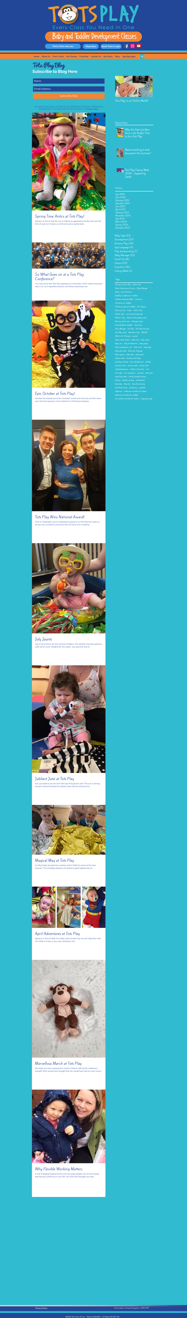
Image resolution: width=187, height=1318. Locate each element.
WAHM (144, 332)
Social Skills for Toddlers (124, 325)
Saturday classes (137, 321)
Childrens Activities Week (124, 299)
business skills (133, 366)
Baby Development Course (125, 288)
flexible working (128, 380)
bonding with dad (121, 362)
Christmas (138, 299)
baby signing (119, 354)
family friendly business (137, 377)
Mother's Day (120, 318)
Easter (129, 310)
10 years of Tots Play (123, 285)
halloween (119, 391)
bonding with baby (133, 358)
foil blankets (140, 380)
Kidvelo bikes (120, 314)
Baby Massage (142, 288)
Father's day (137, 310)
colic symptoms (129, 373)
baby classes (145, 340)
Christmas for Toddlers (123, 303)
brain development (137, 362)
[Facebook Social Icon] (126, 46)
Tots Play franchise (142, 329)
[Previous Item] (119, 86)
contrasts (140, 373)
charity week (143, 366)
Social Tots (138, 325)
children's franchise (137, 369)
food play (118, 384)
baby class (135, 340)
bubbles (148, 362)
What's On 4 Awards (123, 336)
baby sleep (130, 354)
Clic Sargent (141, 307)
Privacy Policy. (93, 109)
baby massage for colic (123, 347)
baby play (147, 347)
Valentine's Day (134, 332)
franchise (127, 384)
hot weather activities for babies (127, 399)
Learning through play (134, 314)
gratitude (142, 388)
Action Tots (136, 285)
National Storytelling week (136, 318)
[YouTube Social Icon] (138, 46)
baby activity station (122, 340)
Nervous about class (122, 321)
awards (135, 336)
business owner (120, 366)
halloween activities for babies (135, 391)
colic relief (118, 373)
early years (149, 373)
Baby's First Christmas (123, 292)
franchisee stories (121, 388)
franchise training (138, 384)
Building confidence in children (126, 296)
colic (147, 369)
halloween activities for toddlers (126, 395)
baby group (143, 343)
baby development (131, 343)
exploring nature (121, 377)
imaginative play (146, 399)
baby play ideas (120, 351)
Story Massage (120, 329)
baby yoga (139, 354)
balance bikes (120, 358)
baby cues (118, 343)
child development (121, 369)
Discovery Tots (120, 310)
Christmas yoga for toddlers (125, 307)
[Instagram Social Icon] (132, 46)
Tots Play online (121, 332)
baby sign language (135, 351)
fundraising (133, 388)
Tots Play (130, 329)
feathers (118, 380)
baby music (138, 347)
